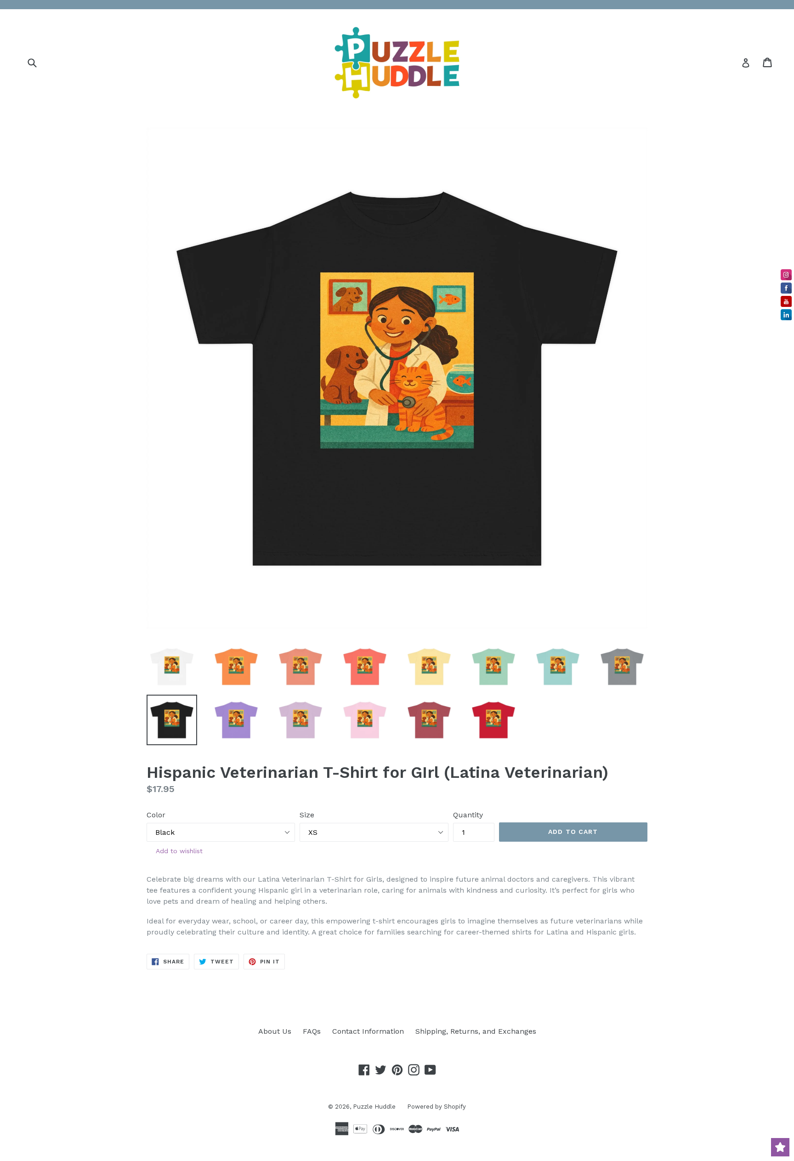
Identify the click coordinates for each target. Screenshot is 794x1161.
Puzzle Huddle (374, 1106)
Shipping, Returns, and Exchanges (475, 1031)
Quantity (468, 814)
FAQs (312, 1031)
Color (156, 814)
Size (307, 814)
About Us (274, 1031)
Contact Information (368, 1031)
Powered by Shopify (436, 1106)
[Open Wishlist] (780, 1147)
